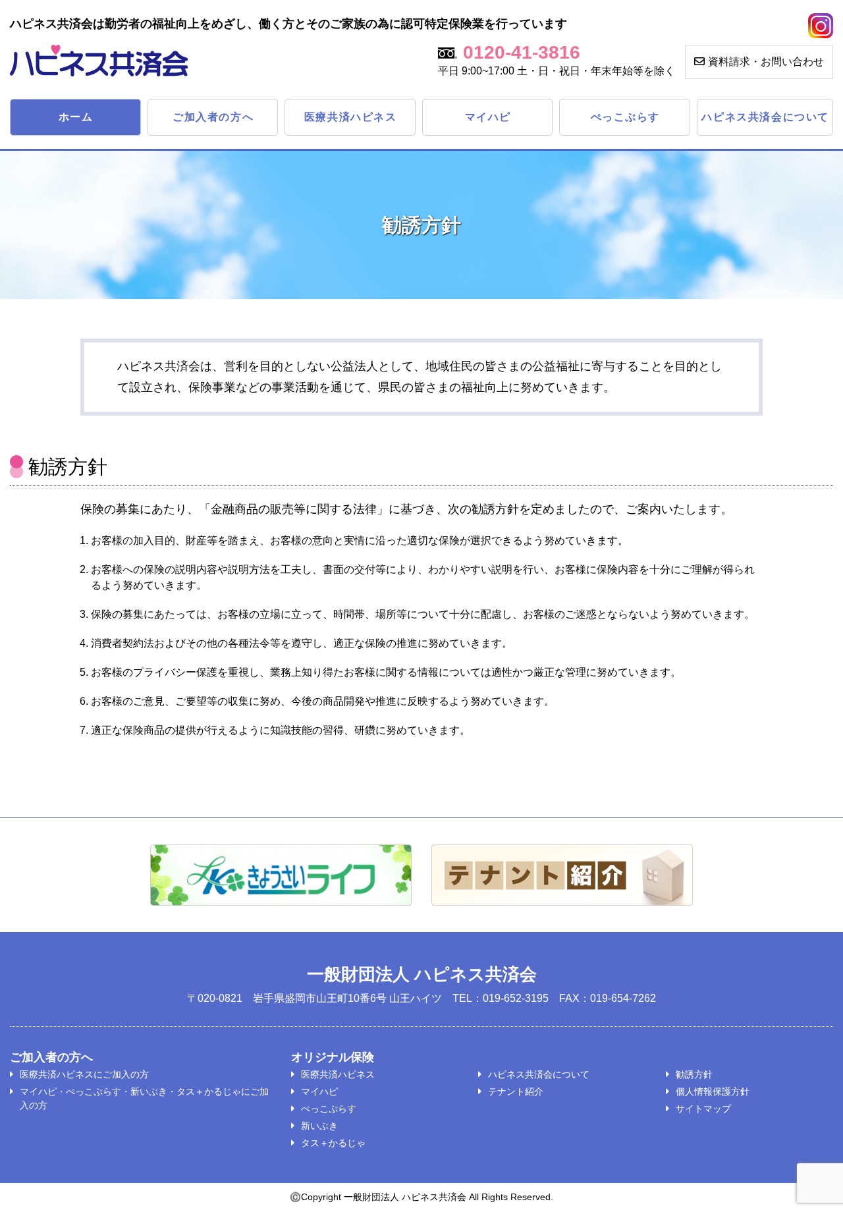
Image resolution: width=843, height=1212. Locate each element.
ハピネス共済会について (765, 117)
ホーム (76, 117)
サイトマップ (703, 1108)
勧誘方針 (694, 1074)
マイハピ (488, 117)
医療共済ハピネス (350, 117)
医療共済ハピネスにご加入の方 (84, 1074)
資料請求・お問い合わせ (766, 61)
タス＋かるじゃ (333, 1143)
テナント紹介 (515, 1091)
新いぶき (319, 1125)
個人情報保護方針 (712, 1091)
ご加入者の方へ (213, 117)
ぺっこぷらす (626, 117)
